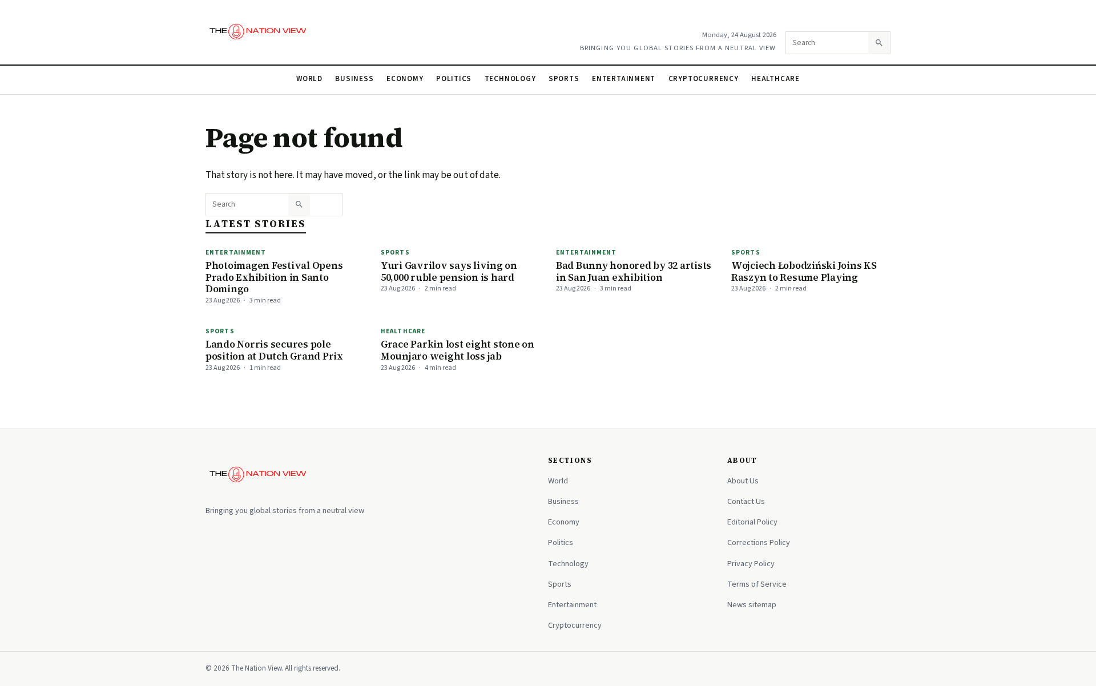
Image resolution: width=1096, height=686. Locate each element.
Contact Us (746, 501)
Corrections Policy (758, 542)
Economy (405, 79)
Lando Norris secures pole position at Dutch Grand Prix (274, 350)
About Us (743, 481)
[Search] (879, 43)
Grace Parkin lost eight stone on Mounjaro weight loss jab (457, 350)
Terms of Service (757, 584)
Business (354, 79)
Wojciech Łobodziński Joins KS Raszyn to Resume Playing (804, 271)
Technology (510, 79)
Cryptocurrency (703, 79)
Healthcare (775, 79)
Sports (564, 79)
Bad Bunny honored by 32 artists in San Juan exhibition (633, 271)
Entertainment (623, 79)
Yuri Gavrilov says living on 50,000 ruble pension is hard (449, 271)
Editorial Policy (752, 522)
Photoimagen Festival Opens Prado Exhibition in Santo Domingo (274, 277)
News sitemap (751, 605)
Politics (454, 79)
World (309, 79)
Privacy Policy (751, 564)
